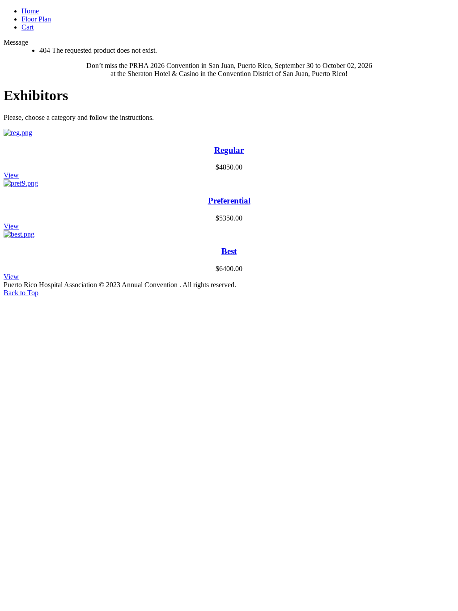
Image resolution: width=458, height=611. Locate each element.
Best (229, 251)
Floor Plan (36, 19)
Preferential (229, 200)
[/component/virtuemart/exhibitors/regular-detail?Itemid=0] (18, 132)
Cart (27, 27)
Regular (229, 150)
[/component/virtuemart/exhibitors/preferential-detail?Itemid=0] (21, 183)
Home (30, 11)
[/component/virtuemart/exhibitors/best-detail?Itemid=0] (19, 234)
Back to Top (21, 293)
